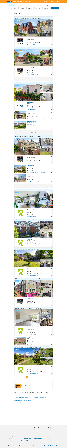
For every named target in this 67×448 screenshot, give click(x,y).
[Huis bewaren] (51, 38)
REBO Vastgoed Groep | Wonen (33, 109)
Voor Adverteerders (51, 434)
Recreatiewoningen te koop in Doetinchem (22, 402)
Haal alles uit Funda (24, 440)
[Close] (13, 5)
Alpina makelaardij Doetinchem (33, 44)
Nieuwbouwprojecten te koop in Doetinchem (22, 400)
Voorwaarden (21, 445)
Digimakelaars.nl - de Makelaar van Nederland (35, 128)
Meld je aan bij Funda (38, 429)
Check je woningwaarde (11, 431)
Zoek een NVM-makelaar (11, 434)
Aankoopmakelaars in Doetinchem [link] (40, 396)
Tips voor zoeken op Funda (26, 438)
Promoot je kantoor (37, 434)
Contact (49, 438)
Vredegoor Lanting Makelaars (32, 216)
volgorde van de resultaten (27, 380)
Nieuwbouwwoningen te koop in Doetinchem (22, 399)
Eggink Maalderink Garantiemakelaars (34, 181)
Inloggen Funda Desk (38, 438)
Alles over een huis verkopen (26, 434)
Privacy (16, 445)
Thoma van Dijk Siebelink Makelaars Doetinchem (36, 118)
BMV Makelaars (30, 344)
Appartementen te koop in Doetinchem (21, 397)
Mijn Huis (22, 429)
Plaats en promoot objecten (39, 431)
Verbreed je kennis (37, 436)
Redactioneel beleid (51, 436)
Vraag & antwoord (10, 438)
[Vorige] (24, 377)
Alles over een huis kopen (25, 431)
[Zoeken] (38, 5)
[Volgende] (43, 377)
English (59, 445)
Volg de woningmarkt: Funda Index (13, 436)
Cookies (26, 445)
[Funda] (9, 1)
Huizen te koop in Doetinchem (20, 396)
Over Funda (50, 429)
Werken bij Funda (51, 431)
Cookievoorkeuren (32, 445)
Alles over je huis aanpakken (26, 436)
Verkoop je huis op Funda (11, 429)
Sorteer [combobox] (49, 15)
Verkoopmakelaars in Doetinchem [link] (40, 397)
